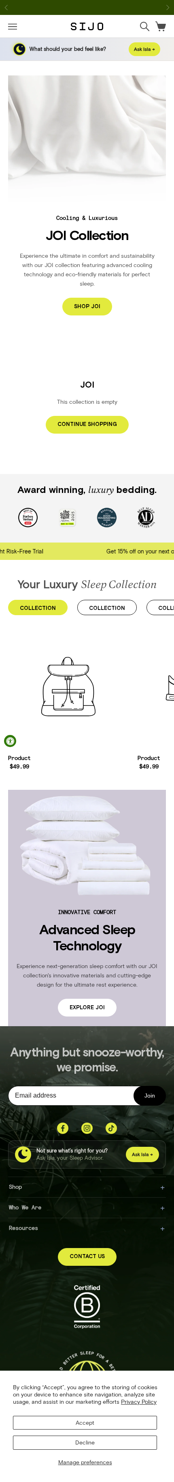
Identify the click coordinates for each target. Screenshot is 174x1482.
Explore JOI (87, 1007)
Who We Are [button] (25, 1207)
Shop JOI (87, 306)
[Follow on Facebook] (63, 1128)
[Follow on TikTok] (111, 1128)
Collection (38, 608)
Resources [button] (23, 1227)
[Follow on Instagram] (87, 1128)
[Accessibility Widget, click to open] (10, 741)
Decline (85, 1442)
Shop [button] (15, 1186)
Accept (85, 1422)
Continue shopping (87, 424)
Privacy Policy (139, 1401)
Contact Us (87, 1256)
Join (149, 1095)
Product (19, 758)
